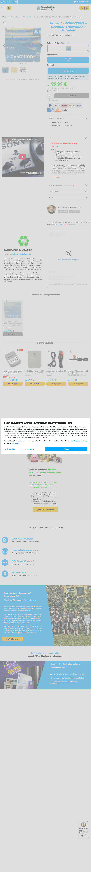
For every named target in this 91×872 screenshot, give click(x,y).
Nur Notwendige (9, 449)
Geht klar (66, 449)
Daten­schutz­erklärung (80, 441)
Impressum (15, 443)
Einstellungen (29, 449)
